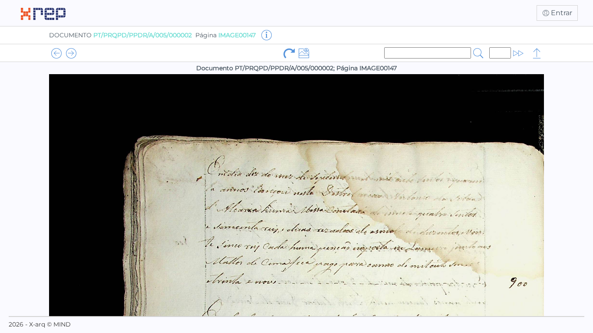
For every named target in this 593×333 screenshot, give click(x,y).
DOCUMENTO (120, 35)
